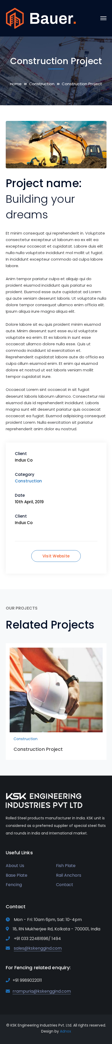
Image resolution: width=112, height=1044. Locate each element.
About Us (15, 866)
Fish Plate (66, 866)
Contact (64, 885)
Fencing (14, 885)
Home (16, 84)
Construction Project (38, 749)
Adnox (65, 1031)
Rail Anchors (68, 875)
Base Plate (16, 875)
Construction (41, 84)
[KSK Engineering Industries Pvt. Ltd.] (41, 18)
